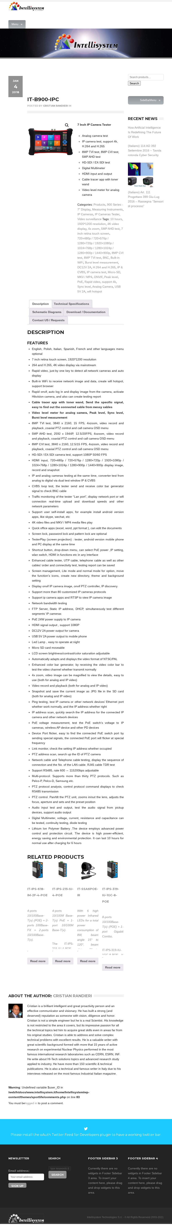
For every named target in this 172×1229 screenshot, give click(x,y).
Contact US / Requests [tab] (48, 320)
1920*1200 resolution (91, 224)
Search (134, 83)
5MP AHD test (110, 228)
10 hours (116, 219)
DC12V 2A (84, 267)
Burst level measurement (101, 262)
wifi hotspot (94, 291)
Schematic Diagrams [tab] (46, 312)
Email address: (19, 1170)
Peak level (111, 277)
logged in (31, 1103)
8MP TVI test (92, 257)
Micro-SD (114, 272)
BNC (106, 257)
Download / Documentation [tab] (86, 312)
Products (99, 204)
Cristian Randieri (55, 105)
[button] (67, 125)
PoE (80, 281)
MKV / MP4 (84, 277)
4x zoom (93, 228)
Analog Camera (102, 286)
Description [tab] (40, 303)
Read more (38, 961)
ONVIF (98, 277)
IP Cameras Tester (107, 214)
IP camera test (96, 272)
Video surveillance (89, 219)
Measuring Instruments (107, 209)
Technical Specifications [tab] (71, 303)
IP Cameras (85, 214)
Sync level (84, 286)
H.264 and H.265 (104, 267)
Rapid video (92, 281)
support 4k (109, 281)
